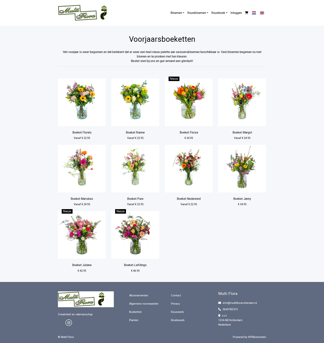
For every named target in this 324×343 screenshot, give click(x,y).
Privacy (175, 303)
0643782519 (230, 309)
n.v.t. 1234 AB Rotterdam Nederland (230, 320)
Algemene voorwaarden (143, 303)
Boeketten (135, 312)
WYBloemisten (257, 337)
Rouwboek (218, 13)
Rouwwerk (177, 312)
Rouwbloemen (196, 13)
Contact (176, 295)
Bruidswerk (177, 320)
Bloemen (176, 13)
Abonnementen (138, 295)
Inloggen (236, 13)
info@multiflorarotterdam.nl (240, 303)
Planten (133, 320)
